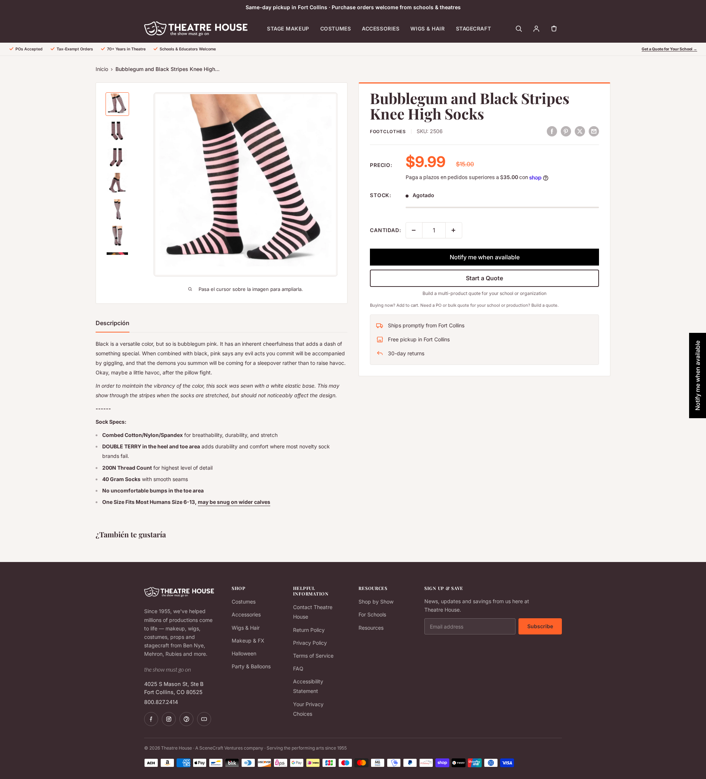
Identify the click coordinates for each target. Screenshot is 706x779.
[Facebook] (151, 719)
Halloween (244, 653)
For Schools (372, 614)
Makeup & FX (248, 640)
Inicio (102, 69)
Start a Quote (484, 278)
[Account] (536, 29)
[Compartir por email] (594, 131)
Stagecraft (473, 28)
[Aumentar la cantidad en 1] (454, 230)
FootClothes (388, 131)
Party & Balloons (251, 666)
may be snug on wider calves (234, 502)
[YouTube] (204, 719)
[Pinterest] (186, 719)
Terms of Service (313, 655)
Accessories (380, 28)
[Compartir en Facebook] (552, 131)
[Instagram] (169, 719)
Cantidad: (385, 230)
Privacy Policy (310, 643)
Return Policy (309, 630)
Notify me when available (485, 257)
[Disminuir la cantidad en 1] (414, 230)
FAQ (298, 668)
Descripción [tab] (112, 323)
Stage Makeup (288, 28)
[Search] (518, 29)
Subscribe (540, 626)
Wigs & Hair (427, 28)
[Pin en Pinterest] (566, 131)
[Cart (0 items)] (554, 29)
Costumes (335, 28)
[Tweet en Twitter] (580, 131)
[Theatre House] (195, 28)
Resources (371, 628)
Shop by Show (376, 601)
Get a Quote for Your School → (669, 49)
